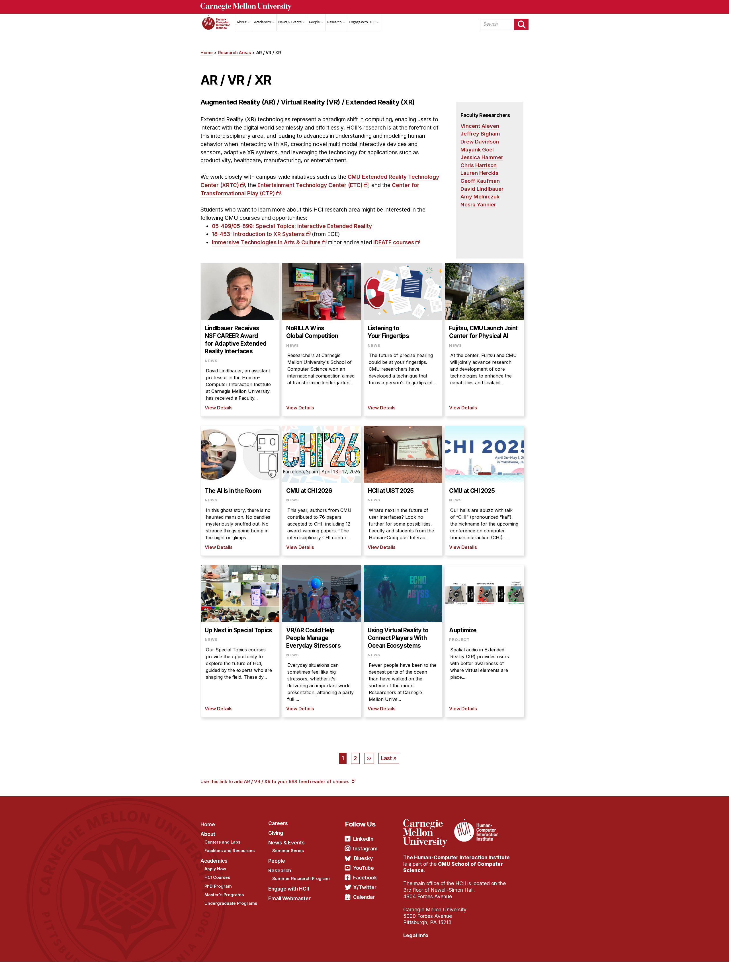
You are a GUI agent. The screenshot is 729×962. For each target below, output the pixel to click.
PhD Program (218, 886)
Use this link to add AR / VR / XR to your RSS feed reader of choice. (275, 781)
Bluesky (363, 858)
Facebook (365, 878)
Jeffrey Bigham (480, 133)
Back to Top (700, 950)
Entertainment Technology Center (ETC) (310, 185)
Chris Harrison (478, 165)
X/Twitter (364, 887)
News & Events (290, 21)
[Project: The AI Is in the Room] (240, 491)
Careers (278, 823)
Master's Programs (224, 894)
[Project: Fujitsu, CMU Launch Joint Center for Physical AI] (484, 339)
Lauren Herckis (479, 173)
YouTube (363, 868)
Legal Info (416, 935)
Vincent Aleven (479, 126)
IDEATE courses (393, 242)
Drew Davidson (479, 141)
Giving (275, 833)
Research (334, 21)
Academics (262, 21)
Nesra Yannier (478, 204)
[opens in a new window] (428, 822)
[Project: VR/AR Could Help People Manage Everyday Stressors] (321, 641)
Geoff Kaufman (480, 181)
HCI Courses (217, 877)
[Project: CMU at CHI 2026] (321, 491)
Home (217, 26)
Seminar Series (288, 850)
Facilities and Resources (229, 850)
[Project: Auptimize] (484, 641)
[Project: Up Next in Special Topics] (240, 641)
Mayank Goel (477, 149)
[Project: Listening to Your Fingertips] (403, 339)
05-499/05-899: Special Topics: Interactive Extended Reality (292, 226)
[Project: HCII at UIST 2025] (403, 491)
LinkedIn (363, 839)
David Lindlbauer (481, 189)
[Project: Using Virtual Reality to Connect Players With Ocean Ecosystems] (403, 641)
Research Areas (234, 52)
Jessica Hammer (481, 157)
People (315, 21)
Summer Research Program (301, 878)
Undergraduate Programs (230, 903)
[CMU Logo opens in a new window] (364, 7)
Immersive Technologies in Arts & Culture (266, 242)
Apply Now (215, 868)
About (242, 21)
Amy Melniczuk (479, 196)
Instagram (365, 849)
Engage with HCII (362, 21)
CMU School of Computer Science (453, 867)
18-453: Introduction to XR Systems (258, 234)
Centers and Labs (222, 842)
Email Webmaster (289, 898)
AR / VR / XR (268, 52)
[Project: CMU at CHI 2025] (484, 491)
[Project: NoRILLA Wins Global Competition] (321, 339)
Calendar (364, 897)
